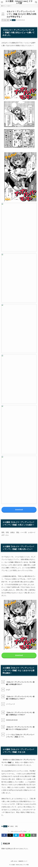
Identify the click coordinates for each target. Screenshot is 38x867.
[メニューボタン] (2, 2)
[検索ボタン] (36, 2)
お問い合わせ (14, 861)
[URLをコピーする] (34, 835)
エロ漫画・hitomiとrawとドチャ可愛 (19, 2)
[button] (4, 835)
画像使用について (22, 861)
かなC (13, 20)
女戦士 (12, 826)
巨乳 (16, 826)
